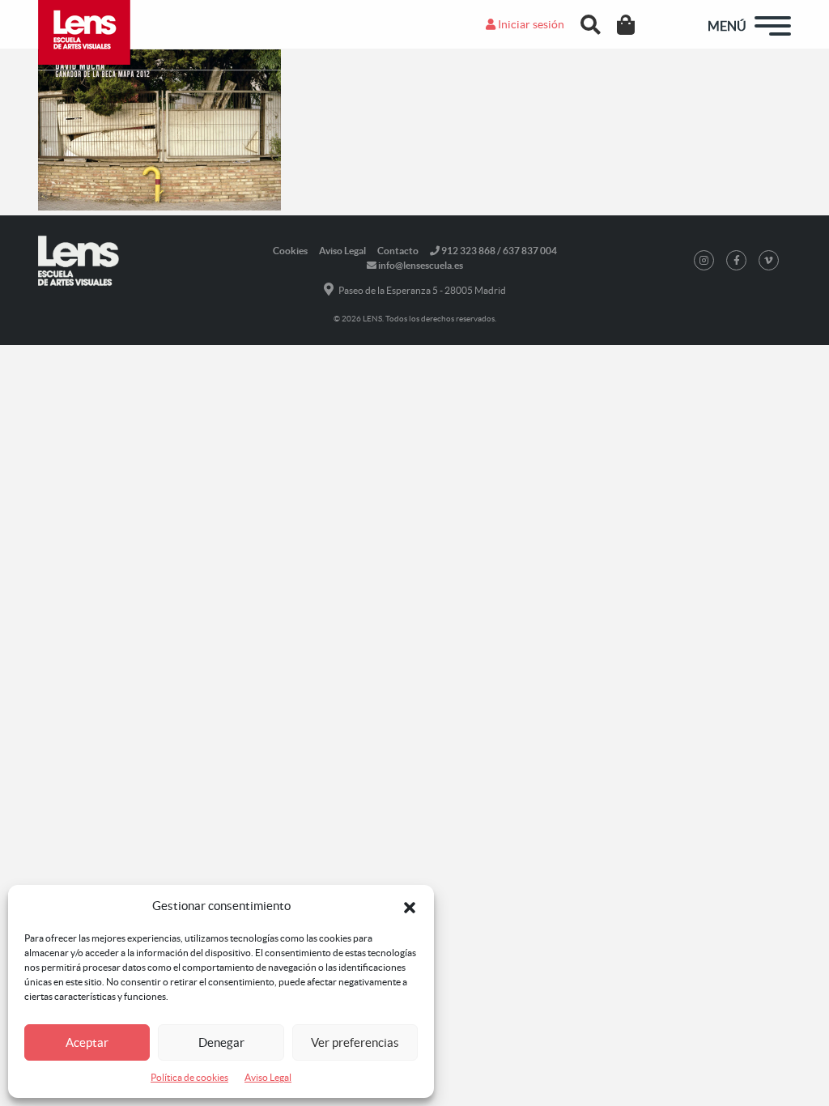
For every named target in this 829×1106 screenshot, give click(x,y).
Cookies (290, 250)
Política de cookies (189, 1077)
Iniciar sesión (529, 24)
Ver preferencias (355, 1042)
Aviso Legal (267, 1077)
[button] (410, 906)
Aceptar (87, 1042)
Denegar (221, 1042)
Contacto (398, 250)
